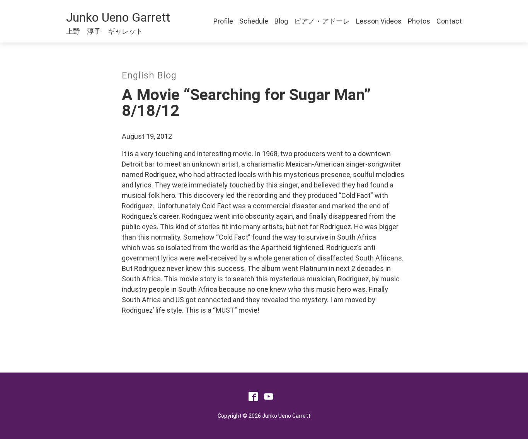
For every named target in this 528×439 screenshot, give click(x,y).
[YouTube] (268, 399)
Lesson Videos (379, 21)
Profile (223, 21)
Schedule (253, 21)
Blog (281, 21)
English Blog (149, 75)
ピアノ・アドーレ (322, 21)
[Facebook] (253, 399)
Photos (419, 21)
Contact (449, 21)
